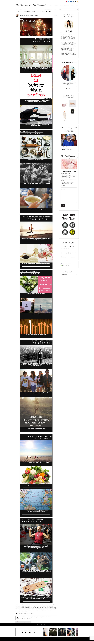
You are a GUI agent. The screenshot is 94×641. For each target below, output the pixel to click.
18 (66, 253)
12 (68, 252)
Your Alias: (63, 185)
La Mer (25, 617)
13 (70, 252)
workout (29, 617)
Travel (49, 617)
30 (61, 256)
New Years (34, 617)
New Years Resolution (26, 618)
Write (46, 617)
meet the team (41, 624)
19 (68, 253)
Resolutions (18, 618)
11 (66, 252)
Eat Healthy (39, 617)
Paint (43, 617)
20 (70, 253)
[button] (51, 5)
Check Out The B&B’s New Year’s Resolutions (33, 11)
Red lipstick (21, 617)
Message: (63, 189)
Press (51, 624)
